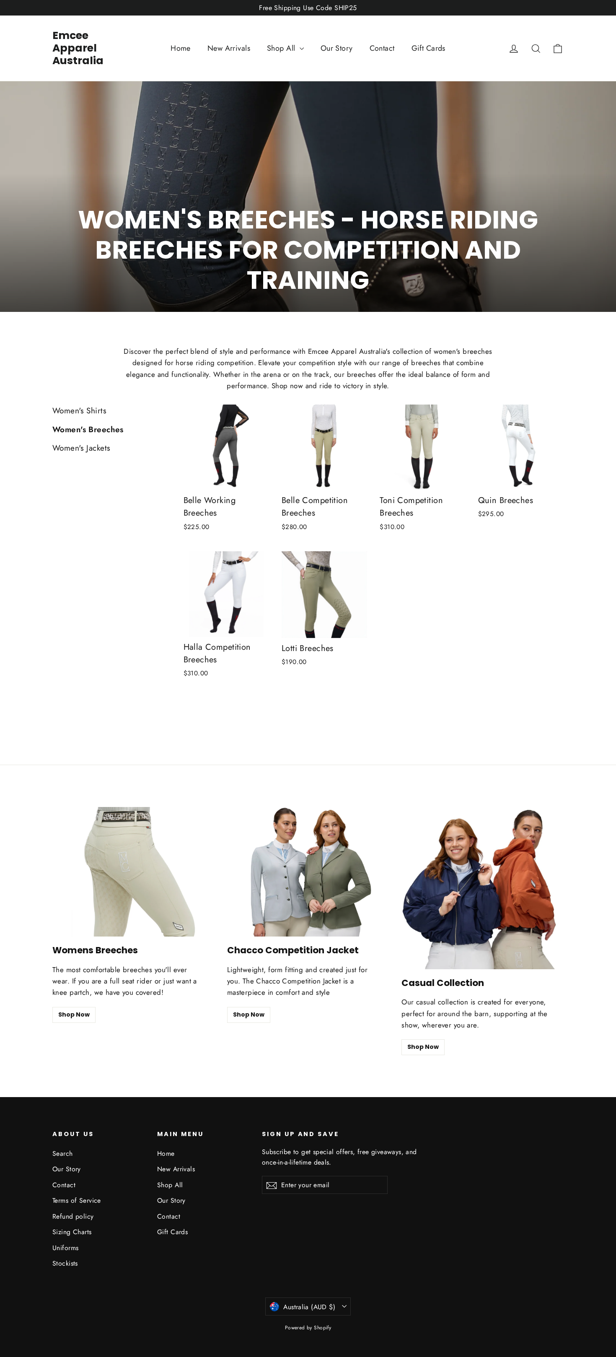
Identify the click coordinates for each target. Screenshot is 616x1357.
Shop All (282, 48)
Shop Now (74, 1014)
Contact (382, 48)
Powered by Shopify (308, 1327)
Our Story (337, 48)
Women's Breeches (88, 429)
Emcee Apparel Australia (78, 48)
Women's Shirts (79, 410)
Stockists (65, 1263)
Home (181, 48)
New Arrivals (228, 48)
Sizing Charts (72, 1232)
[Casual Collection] (482, 888)
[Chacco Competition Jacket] (308, 872)
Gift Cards (428, 48)
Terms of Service (76, 1200)
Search (62, 1153)
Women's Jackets (81, 448)
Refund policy (73, 1216)
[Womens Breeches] (133, 872)
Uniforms (65, 1248)
